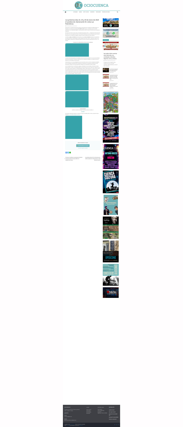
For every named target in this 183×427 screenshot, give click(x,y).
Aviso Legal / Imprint (112, 411)
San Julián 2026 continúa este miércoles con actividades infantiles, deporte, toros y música (110, 56)
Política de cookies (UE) (112, 419)
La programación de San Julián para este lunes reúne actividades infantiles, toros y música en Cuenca (114, 85)
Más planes (88, 413)
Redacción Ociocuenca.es (73, 25)
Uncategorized (68, 17)
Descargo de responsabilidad (113, 417)
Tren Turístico (100, 409)
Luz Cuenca (99, 411)
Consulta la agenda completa (83, 148)
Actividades (105, 51)
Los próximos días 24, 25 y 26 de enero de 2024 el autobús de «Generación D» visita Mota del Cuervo (92, 159)
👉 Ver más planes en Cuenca (82, 145)
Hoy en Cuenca (88, 409)
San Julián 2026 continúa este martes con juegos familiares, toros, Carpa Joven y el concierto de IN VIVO (114, 77)
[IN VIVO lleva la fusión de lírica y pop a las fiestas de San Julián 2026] (106, 71)
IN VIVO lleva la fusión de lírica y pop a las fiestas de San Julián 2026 (114, 70)
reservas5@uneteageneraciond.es (74, 114)
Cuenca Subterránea (101, 410)
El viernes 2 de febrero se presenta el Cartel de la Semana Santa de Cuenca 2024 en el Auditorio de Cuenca (73, 159)
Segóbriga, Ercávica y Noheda (102, 412)
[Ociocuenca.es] (65, 12)
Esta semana (88, 410)
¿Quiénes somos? (111, 409)
